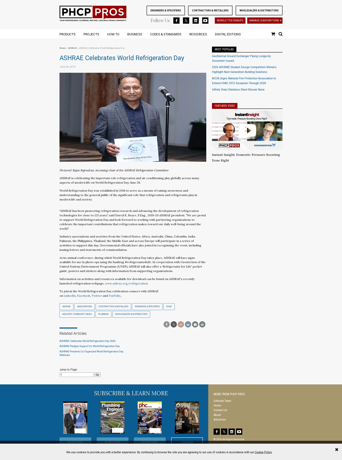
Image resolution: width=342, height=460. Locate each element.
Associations (84, 306)
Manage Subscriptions (264, 20)
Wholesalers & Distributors (259, 10)
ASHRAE (72, 48)
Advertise (220, 419)
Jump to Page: (68, 369)
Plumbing (103, 314)
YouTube (115, 295)
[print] (202, 324)
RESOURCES (198, 34)
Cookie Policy (263, 452)
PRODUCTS (67, 34)
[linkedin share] (188, 324)
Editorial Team (222, 401)
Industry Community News (77, 314)
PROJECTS (91, 34)
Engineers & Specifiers (166, 10)
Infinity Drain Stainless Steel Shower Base (238, 89)
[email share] (195, 324)
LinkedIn (70, 295)
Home (62, 48)
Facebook (83, 295)
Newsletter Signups (230, 20)
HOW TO (113, 34)
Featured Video (225, 105)
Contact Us (220, 410)
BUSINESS (134, 34)
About (217, 415)
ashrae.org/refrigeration (130, 283)
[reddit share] (181, 324)
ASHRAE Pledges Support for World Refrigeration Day (89, 346)
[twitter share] (174, 324)
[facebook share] (167, 324)
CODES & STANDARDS (165, 34)
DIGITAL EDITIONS (228, 34)
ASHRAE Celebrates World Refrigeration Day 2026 (87, 341)
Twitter (97, 295)
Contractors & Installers (210, 10)
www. (109, 283)
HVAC (169, 306)
